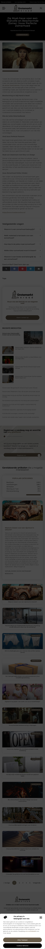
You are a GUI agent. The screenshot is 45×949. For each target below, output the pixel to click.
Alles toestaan (22, 940)
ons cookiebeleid (30, 931)
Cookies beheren (22, 946)
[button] (41, 917)
